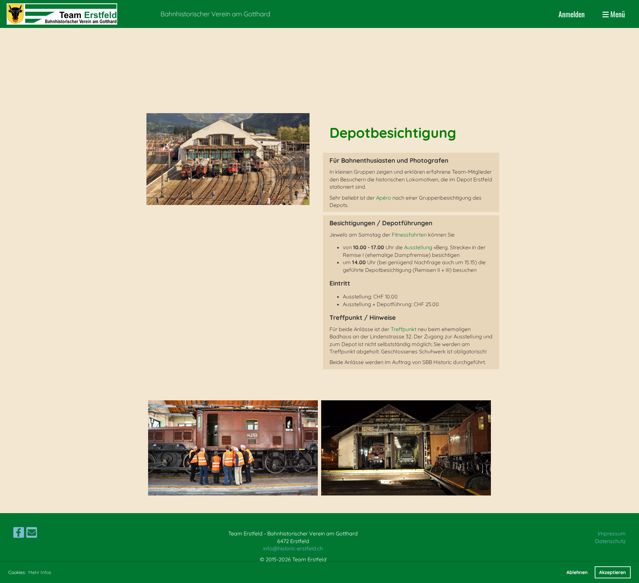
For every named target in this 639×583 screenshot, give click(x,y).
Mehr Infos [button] (39, 572)
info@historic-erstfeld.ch (293, 548)
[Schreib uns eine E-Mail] (31, 533)
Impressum (612, 533)
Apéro (383, 197)
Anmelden (571, 14)
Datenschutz (610, 541)
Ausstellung (418, 247)
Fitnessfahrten (409, 234)
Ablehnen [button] (577, 572)
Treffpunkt (403, 329)
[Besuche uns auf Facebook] (18, 533)
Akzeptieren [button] (612, 572)
